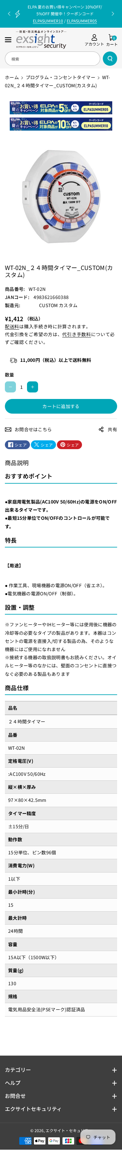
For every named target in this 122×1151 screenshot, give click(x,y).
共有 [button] (112, 429)
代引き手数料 (76, 334)
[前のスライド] (9, 13)
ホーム (12, 77)
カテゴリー (18, 1069)
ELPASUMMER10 (48, 20)
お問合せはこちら (33, 429)
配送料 (12, 326)
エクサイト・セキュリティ (69, 1130)
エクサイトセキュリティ (33, 1109)
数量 (9, 374)
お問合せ (15, 1096)
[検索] (110, 58)
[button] (9, 40)
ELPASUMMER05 (82, 20)
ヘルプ (12, 1083)
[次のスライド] (113, 13)
